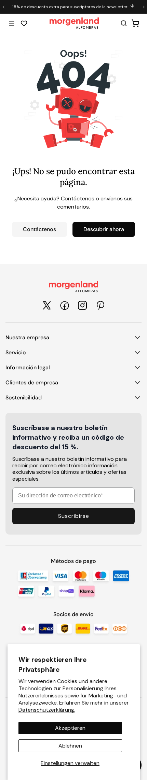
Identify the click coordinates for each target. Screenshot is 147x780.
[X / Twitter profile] (46, 305)
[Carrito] (135, 23)
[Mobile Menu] (11, 23)
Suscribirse (73, 516)
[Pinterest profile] (100, 305)
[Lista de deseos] (24, 23)
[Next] (143, 7)
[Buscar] (123, 23)
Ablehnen (70, 745)
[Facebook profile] (64, 305)
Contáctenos (39, 229)
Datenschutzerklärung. (46, 709)
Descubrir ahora (103, 229)
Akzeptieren (70, 728)
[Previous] (3, 7)
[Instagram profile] (82, 305)
